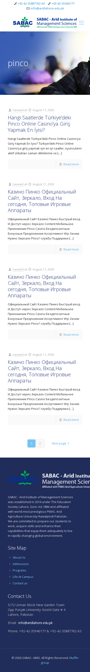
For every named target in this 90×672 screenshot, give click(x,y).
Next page (59, 443)
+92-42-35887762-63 (31, 3)
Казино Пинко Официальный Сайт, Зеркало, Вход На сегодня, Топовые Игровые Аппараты (42, 201)
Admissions (21, 564)
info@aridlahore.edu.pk (47, 8)
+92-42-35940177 (63, 3)
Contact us (20, 583)
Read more (71, 164)
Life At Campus (23, 577)
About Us (19, 557)
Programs (19, 570)
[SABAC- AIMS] (45, 22)
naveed (18, 110)
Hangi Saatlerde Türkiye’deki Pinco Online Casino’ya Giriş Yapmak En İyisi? (39, 123)
